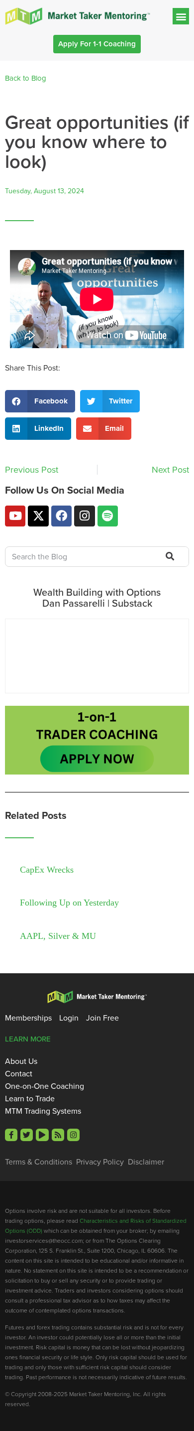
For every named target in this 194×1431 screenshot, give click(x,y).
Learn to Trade (30, 1099)
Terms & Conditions (38, 1162)
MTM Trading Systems (43, 1111)
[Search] (169, 557)
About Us (21, 1061)
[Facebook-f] (11, 1135)
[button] (181, 16)
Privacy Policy (100, 1162)
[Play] (42, 1135)
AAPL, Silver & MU (58, 936)
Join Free (102, 1018)
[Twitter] (26, 1135)
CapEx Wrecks (47, 870)
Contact (18, 1074)
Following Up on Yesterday (69, 903)
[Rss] (58, 1135)
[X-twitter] (38, 516)
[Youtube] (15, 516)
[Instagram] (84, 516)
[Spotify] (107, 516)
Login (69, 1018)
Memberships (28, 1018)
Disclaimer (146, 1162)
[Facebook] (61, 516)
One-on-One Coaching (44, 1086)
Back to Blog (25, 78)
